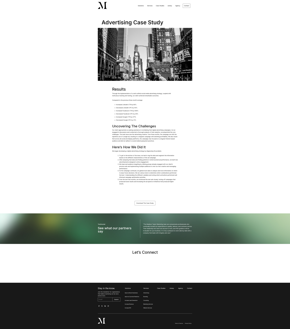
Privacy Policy (188, 323)
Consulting (146, 300)
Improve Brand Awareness (131, 292)
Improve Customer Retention (132, 296)
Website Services (147, 308)
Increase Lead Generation (131, 300)
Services (149, 6)
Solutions (141, 6)
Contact (186, 6)
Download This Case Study (145, 203)
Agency (177, 6)
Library (170, 6)
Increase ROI (128, 308)
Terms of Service (179, 323)
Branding (145, 296)
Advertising (146, 292)
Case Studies (160, 6)
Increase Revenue (129, 304)
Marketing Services (148, 304)
